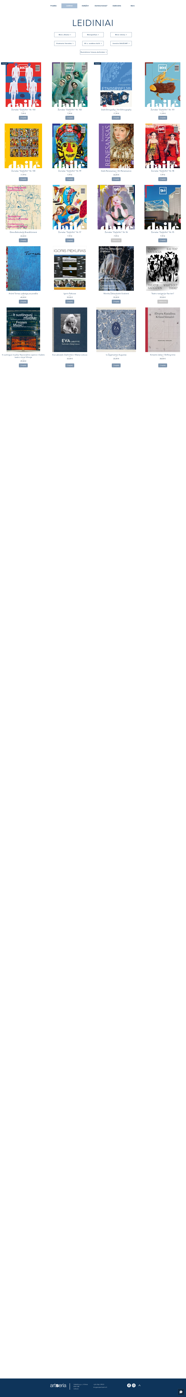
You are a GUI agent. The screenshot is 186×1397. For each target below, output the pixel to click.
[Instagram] (134, 1385)
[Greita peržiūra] (70, 84)
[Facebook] (129, 1385)
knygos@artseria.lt (100, 1387)
